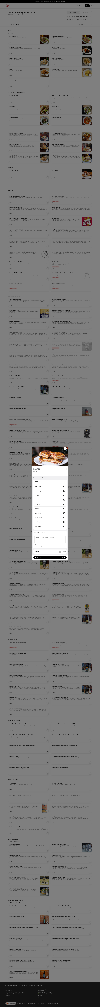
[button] (50, 457)
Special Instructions (39, 533)
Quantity (36, 551)
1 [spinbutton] (62, 551)
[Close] (65, 448)
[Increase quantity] (64, 552)
